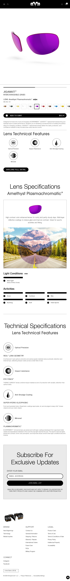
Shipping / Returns (31, 536)
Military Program (30, 551)
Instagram (6, 561)
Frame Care (29, 545)
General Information (31, 533)
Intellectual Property (54, 542)
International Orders (31, 542)
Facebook (6, 564)
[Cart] (66, 4)
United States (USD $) (10, 570)
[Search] (8, 4)
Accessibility (51, 545)
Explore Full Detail (16, 170)
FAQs (27, 548)
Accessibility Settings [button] (39, 575)
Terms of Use (51, 533)
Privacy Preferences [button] (26, 575)
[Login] (62, 4)
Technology (6, 533)
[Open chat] (68, 577)
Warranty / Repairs (31, 539)
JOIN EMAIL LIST (35, 483)
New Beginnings (8, 530)
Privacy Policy (52, 539)
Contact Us (29, 530)
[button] (13, 144)
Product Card (52, 530)
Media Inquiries (7, 536)
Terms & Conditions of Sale (56, 536)
